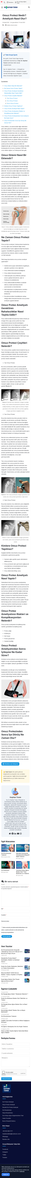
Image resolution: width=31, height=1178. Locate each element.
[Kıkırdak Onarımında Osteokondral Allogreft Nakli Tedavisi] (23, 848)
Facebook (5, 1149)
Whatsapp (5, 1136)
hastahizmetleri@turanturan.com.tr (11, 1133)
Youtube (4, 1157)
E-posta (3, 915)
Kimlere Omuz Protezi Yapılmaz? (13, 106)
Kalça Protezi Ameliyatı (8, 1104)
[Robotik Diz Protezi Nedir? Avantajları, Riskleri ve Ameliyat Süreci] (27, 961)
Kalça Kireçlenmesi (7, 1112)
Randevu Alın (6, 1139)
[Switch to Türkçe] (2, 1)
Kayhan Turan (15, 797)
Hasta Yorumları (6, 1118)
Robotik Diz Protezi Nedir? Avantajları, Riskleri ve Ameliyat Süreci (10, 959)
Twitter (4, 1154)
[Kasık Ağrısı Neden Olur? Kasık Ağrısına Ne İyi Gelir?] (27, 981)
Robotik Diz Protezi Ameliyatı (10, 1107)
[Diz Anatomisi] (8, 865)
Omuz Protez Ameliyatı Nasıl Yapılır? (14, 108)
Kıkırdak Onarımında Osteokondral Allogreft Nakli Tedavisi (22, 855)
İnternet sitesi (5, 921)
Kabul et (5, 1174)
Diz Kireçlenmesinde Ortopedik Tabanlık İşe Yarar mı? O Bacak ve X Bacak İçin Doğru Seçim (11, 951)
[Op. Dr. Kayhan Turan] (10, 7)
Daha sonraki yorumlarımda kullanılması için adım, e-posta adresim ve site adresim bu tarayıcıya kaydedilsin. (14, 930)
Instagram (5, 1152)
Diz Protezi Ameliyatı (8, 1102)
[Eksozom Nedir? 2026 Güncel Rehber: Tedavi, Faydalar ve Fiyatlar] (27, 975)
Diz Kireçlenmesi (6, 1110)
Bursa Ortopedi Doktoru (8, 1121)
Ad (2, 908)
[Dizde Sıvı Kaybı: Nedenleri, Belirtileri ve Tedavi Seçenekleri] (27, 968)
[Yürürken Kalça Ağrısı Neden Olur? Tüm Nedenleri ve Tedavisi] (23, 865)
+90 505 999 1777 (7, 1131)
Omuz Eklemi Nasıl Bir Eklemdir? (13, 86)
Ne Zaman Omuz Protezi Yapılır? (13, 88)
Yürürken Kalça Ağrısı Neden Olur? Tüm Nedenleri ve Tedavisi (22, 872)
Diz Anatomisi (5, 870)
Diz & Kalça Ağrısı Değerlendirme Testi (12, 1115)
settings (22, 1171)
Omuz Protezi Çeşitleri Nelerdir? (13, 95)
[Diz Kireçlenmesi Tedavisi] (8, 848)
